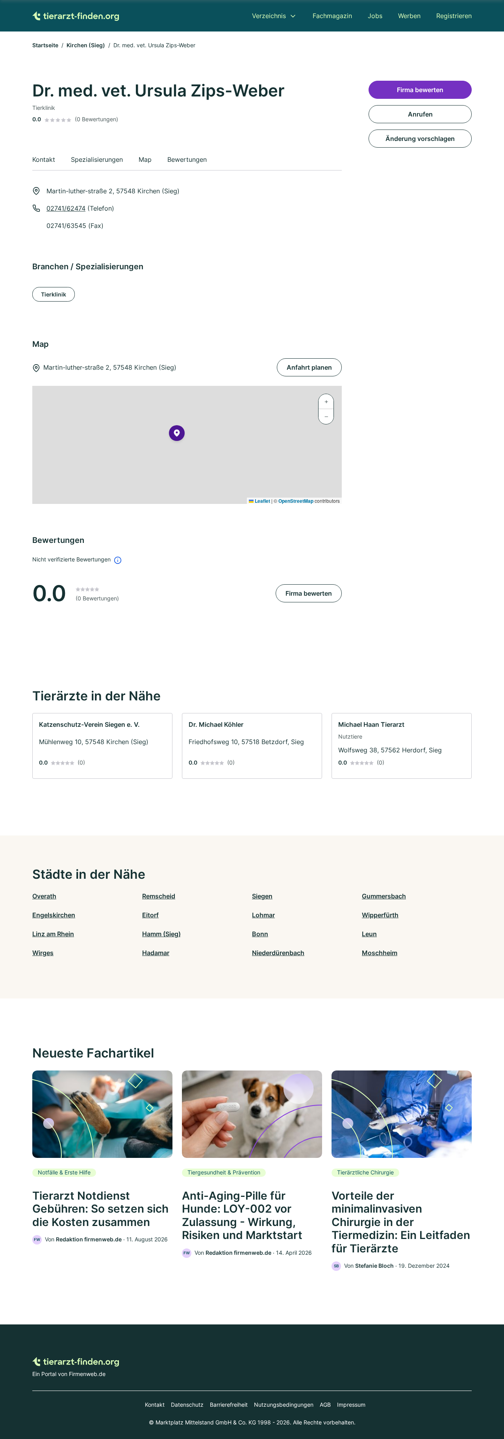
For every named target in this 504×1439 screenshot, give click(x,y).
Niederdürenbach (278, 953)
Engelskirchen (53, 915)
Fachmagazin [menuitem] (332, 16)
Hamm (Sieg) (161, 934)
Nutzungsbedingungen (283, 1404)
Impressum (351, 1404)
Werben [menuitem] (409, 16)
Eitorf (150, 915)
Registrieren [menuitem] (454, 16)
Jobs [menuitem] (375, 16)
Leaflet (262, 500)
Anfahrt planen (309, 367)
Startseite (45, 45)
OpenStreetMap (295, 500)
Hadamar (155, 953)
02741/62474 (65, 208)
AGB (325, 1404)
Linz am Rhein (53, 934)
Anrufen (420, 114)
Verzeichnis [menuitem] (269, 16)
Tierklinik (53, 294)
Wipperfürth (380, 915)
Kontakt (155, 1404)
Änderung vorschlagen (420, 139)
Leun (369, 934)
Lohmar (263, 915)
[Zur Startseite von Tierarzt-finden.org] (75, 16)
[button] (177, 434)
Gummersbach (384, 896)
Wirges (43, 953)
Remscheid (158, 896)
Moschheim (379, 953)
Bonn (260, 934)
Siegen (262, 896)
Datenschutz (187, 1404)
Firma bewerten (308, 593)
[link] (102, 746)
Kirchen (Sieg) (86, 45)
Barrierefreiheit (229, 1404)
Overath (44, 896)
